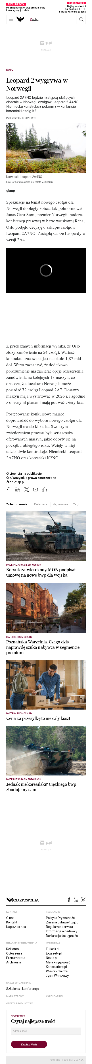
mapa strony (15, 996)
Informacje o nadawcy (61, 931)
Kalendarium (54, 996)
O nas (10, 918)
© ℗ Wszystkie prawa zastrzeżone (31, 478)
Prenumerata (15, 958)
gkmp (10, 190)
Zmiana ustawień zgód (62, 922)
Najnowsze (60, 504)
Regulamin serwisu (59, 927)
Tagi (76, 504)
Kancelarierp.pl (56, 967)
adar (34, 19)
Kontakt (11, 922)
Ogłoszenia (14, 953)
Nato (9, 69)
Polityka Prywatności (60, 918)
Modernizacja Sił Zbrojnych (23, 565)
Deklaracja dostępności (62, 936)
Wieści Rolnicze (57, 971)
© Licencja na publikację (24, 473)
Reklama (12, 949)
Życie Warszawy (57, 976)
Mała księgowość (58, 962)
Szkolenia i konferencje (22, 988)
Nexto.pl (51, 958)
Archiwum (13, 962)
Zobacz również (17, 504)
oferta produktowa (19, 1003)
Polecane (40, 504)
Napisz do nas (16, 927)
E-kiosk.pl (52, 949)
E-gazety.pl (54, 953)
